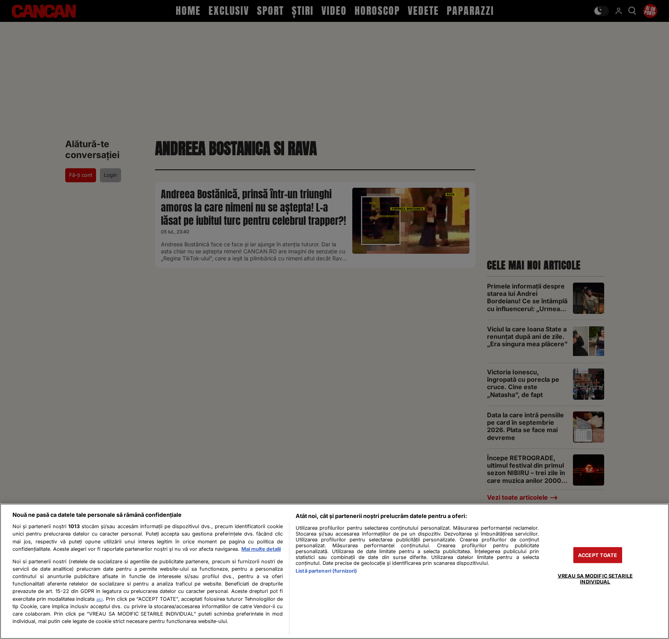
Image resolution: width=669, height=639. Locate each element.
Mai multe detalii (261, 549)
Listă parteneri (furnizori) (326, 571)
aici (99, 599)
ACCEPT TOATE (597, 555)
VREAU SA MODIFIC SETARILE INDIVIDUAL (595, 578)
